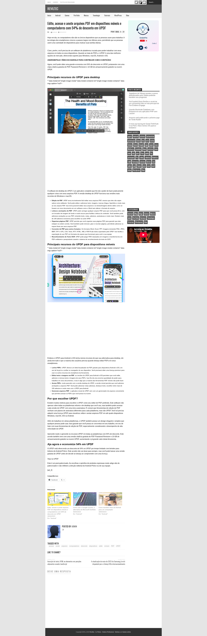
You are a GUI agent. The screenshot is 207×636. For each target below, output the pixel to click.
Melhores (131, 149)
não (133, 153)
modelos (138, 149)
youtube (144, 2)
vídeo (129, 170)
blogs (141, 213)
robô (129, 161)
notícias (150, 149)
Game (135, 145)
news (129, 218)
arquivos (64, 546)
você (153, 166)
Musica (86, 15)
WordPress (118, 15)
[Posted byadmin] (54, 537)
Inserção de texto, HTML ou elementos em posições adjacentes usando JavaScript (64, 562)
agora (130, 136)
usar (148, 166)
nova (156, 149)
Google (141, 145)
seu (153, 161)
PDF (112, 546)
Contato (55, 2)
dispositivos (93, 546)
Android (57, 15)
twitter (136, 2)
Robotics (155, 157)
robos (141, 157)
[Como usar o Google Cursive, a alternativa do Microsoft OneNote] (85, 499)
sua (134, 166)
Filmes (99, 632)
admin (74, 526)
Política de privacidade (67, 2)
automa (142, 136)
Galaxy (130, 145)
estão (152, 140)
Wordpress (136, 170)
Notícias (117, 632)
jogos (151, 145)
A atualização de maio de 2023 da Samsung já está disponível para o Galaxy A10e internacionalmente (108, 562)
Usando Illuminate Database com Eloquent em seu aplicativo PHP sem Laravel (143, 111)
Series (149, 161)
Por (151, 153)
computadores (74, 546)
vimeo (140, 2)
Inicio (49, 2)
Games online (127, 632)
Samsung (135, 161)
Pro (137, 157)
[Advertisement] (143, 72)
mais (156, 145)
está (147, 140)
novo (129, 153)
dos (143, 140)
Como (138, 140)
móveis (106, 546)
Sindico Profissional (108, 632)
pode (147, 153)
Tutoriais (107, 15)
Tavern (139, 166)
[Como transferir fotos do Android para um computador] (110, 499)
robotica (148, 157)
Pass (142, 153)
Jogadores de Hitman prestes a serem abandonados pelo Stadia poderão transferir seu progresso (143, 95)
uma (144, 166)
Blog (136, 213)
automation (150, 136)
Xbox (127, 15)
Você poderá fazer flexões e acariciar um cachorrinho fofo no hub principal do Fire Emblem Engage (144, 103)
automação (131, 140)
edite (100, 546)
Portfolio (77, 15)
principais (131, 157)
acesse (51, 546)
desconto (84, 546)
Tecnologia (96, 15)
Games (67, 15)
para (137, 153)
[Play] (141, 48)
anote (58, 546)
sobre (129, 166)
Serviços (143, 218)
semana (142, 161)
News (144, 149)
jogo (146, 145)
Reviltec (52, 8)
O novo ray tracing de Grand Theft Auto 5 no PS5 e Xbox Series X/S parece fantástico (143, 126)
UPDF (118, 546)
